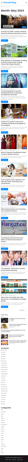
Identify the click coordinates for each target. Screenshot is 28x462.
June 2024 (3, 399)
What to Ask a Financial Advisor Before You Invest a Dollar (16, 335)
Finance (2, 431)
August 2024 (3, 395)
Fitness (2, 433)
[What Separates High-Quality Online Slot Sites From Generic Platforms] (4, 342)
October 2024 (4, 393)
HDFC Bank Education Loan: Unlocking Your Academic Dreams (13, 210)
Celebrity (3, 420)
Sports (2, 448)
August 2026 (3, 350)
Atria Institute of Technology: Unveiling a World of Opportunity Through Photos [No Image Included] (14, 62)
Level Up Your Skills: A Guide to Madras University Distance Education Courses (14, 32)
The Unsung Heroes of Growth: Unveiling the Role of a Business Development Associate (11, 93)
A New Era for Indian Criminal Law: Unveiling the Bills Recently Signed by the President (13, 123)
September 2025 (4, 373)
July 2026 (3, 352)
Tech (2, 450)
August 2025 (3, 375)
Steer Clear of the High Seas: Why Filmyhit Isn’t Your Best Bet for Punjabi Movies (13, 299)
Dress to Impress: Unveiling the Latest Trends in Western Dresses (13, 153)
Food (2, 435)
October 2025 (4, 371)
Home (3, 6)
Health (2, 439)
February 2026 (4, 363)
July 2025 (3, 378)
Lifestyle (2, 443)
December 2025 (4, 367)
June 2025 (3, 380)
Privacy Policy (19, 459)
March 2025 (3, 384)
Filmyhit (2, 428)
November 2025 (4, 369)
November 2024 (4, 390)
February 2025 (4, 386)
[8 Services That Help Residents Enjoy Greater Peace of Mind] (4, 326)
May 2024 (3, 401)
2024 (6, 6)
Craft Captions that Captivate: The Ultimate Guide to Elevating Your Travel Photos (13, 181)
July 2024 (3, 397)
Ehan (3, 29)
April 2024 (3, 403)
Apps (2, 409)
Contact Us (14, 459)
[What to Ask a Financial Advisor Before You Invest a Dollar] (4, 336)
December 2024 (4, 388)
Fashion (2, 426)
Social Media (3, 446)
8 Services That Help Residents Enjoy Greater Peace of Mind (17, 325)
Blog (2, 416)
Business (3, 418)
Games (2, 437)
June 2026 (3, 354)
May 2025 (3, 382)
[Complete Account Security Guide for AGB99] (4, 320)
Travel (2, 452)
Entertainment (4, 424)
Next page (22, 310)
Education (3, 422)
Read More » (4, 40)
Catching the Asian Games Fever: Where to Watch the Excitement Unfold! (12, 239)
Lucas (3, 119)
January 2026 (4, 365)
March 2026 (3, 360)
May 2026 (3, 356)
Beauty (2, 413)
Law (2, 441)
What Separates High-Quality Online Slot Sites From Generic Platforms (18, 341)
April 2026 (3, 358)
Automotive (3, 411)
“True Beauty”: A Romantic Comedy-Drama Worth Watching (13, 269)
